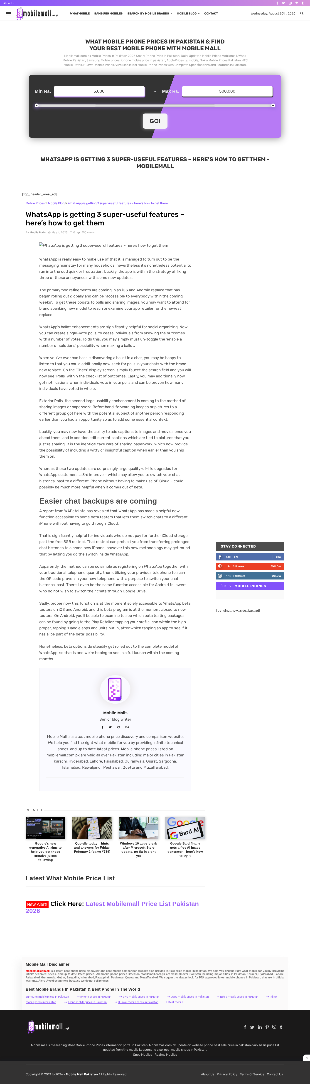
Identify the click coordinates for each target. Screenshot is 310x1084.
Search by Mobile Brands (148, 13)
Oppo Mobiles (142, 1055)
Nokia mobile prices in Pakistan (239, 996)
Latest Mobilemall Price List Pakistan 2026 (112, 907)
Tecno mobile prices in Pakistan (87, 1002)
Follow (276, 566)
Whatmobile (80, 13)
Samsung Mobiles (108, 13)
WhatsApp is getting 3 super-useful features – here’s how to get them (118, 203)
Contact (211, 13)
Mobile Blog (187, 13)
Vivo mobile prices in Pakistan (141, 996)
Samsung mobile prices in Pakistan (47, 996)
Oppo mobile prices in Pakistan (190, 996)
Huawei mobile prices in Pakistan (138, 1002)
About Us (8, 3)
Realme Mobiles (166, 1055)
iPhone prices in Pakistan (95, 996)
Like (278, 556)
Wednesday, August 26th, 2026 (273, 13)
